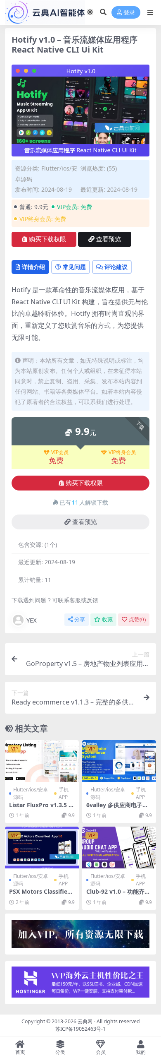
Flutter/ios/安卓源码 (30, 793)
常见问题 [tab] (74, 267)
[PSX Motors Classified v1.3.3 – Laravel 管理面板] (42, 847)
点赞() (137, 619)
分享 (79, 619)
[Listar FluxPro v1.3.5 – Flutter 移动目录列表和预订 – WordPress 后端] (42, 761)
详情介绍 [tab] (33, 267)
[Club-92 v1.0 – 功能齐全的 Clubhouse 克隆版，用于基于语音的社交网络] (119, 847)
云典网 (85, 1021)
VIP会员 (60, 452)
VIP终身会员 (122, 452)
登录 (129, 13)
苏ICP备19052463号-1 (80, 1028)
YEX (31, 620)
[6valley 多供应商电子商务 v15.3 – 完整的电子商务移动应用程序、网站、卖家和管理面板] (119, 761)
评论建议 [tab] (116, 267)
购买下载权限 (47, 239)
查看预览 (108, 239)
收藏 (107, 619)
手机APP (64, 793)
